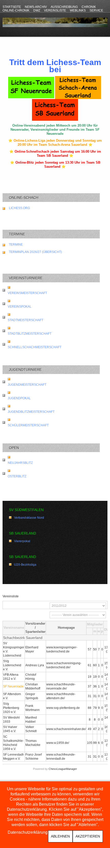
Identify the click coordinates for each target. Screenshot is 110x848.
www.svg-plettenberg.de (63, 708)
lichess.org (19, 208)
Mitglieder (95, 624)
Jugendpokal (19, 398)
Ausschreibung (64, 7)
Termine (16, 244)
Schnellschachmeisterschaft (34, 347)
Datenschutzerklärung (28, 832)
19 (89, 677)
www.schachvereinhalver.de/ (66, 729)
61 (89, 665)
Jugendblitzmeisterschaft (31, 412)
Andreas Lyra (34, 665)
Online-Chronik (16, 10)
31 (89, 696)
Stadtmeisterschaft (25, 320)
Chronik (89, 7)
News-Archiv (36, 7)
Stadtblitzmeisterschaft (29, 333)
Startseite (12, 7)
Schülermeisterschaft (28, 425)
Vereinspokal (19, 306)
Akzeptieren (87, 836)
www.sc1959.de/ (57, 743)
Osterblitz (17, 476)
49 (89, 729)
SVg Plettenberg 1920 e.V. (11, 708)
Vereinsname (14, 627)
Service (96, 10)
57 (89, 649)
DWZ (36, 10)
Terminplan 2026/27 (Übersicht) (35, 252)
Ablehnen (60, 836)
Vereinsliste (55, 10)
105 (89, 743)
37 (89, 686)
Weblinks (78, 10)
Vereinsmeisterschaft (27, 293)
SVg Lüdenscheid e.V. (12, 665)
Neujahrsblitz (20, 463)
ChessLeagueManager (63, 768)
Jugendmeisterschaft (27, 384)
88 (89, 708)
